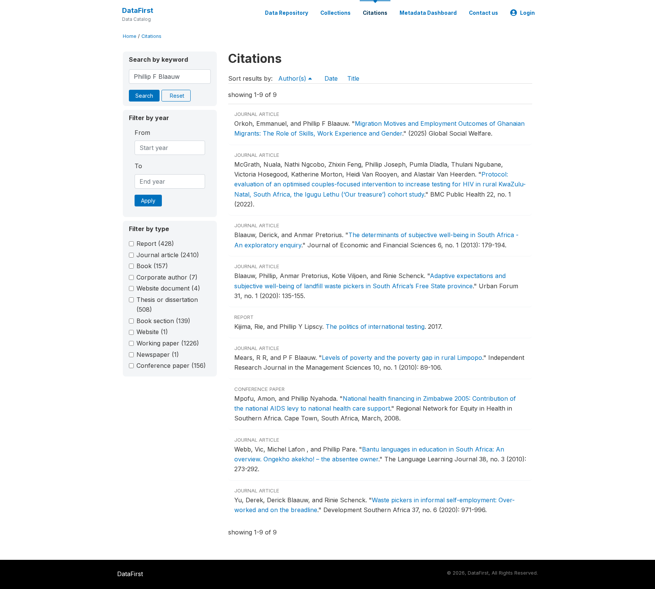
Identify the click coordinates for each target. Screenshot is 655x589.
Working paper (167, 343)
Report (155, 243)
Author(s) (293, 78)
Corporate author (166, 277)
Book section (163, 321)
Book (152, 266)
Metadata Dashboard (428, 13)
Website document (168, 288)
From (142, 132)
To (138, 166)
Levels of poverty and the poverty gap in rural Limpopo (402, 357)
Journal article (167, 255)
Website (152, 332)
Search (144, 95)
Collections (335, 13)
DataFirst (137, 10)
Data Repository (286, 13)
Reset (177, 95)
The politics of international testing (375, 326)
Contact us (483, 13)
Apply (148, 200)
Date (331, 78)
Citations (375, 13)
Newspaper (157, 354)
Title (353, 78)
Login (527, 13)
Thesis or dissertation (167, 304)
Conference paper (171, 365)
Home (129, 36)
